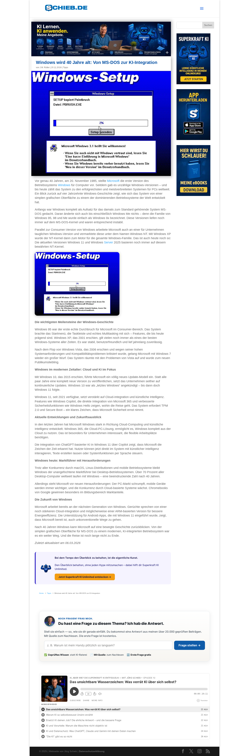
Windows (64, 185)
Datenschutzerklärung (92, 751)
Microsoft (113, 181)
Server (108, 242)
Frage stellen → (190, 645)
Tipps (65, 67)
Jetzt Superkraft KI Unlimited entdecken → (84, 577)
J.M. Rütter (45, 67)
